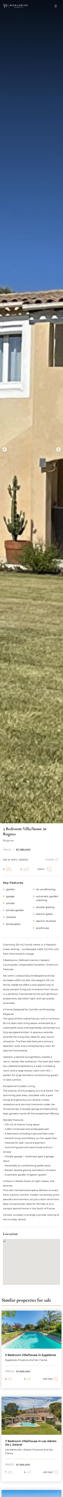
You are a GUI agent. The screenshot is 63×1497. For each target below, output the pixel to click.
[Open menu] (55, 6)
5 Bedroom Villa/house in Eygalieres (30, 1355)
